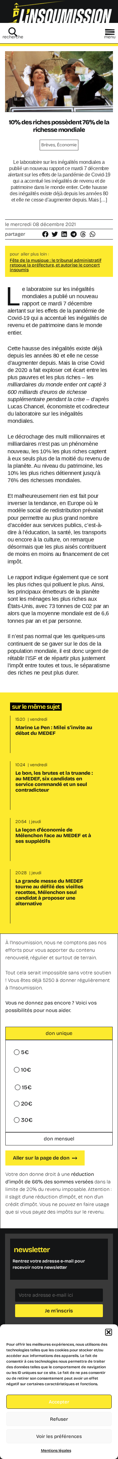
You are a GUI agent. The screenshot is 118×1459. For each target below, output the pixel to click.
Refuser (59, 1419)
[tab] (59, 1033)
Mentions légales (56, 1450)
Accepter (59, 1402)
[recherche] (13, 32)
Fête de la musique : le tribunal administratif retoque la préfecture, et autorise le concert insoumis (55, 265)
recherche (13, 37)
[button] (108, 1332)
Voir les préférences (59, 1436)
